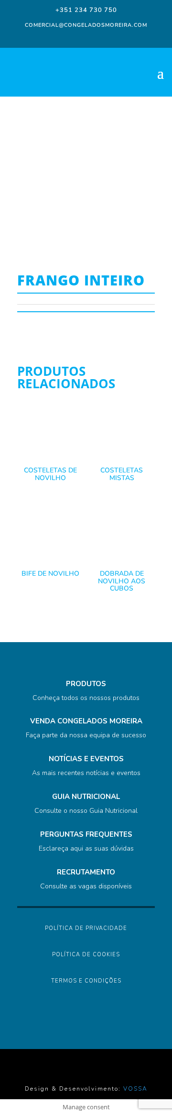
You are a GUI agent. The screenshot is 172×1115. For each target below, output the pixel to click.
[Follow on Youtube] (112, 37)
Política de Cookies (86, 954)
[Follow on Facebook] (57, 37)
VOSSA (135, 1089)
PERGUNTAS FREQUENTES (86, 834)
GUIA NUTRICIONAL (86, 796)
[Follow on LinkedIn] (93, 37)
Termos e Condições (86, 980)
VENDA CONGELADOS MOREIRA (86, 721)
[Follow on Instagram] (74, 37)
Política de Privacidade (86, 928)
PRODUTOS (86, 684)
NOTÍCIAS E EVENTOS (86, 759)
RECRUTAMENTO (86, 872)
